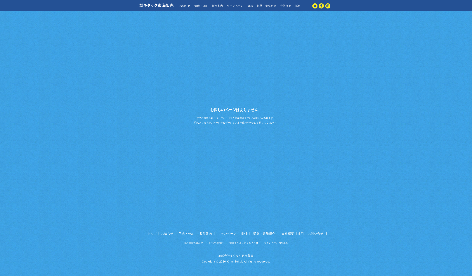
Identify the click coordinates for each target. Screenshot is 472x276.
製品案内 (217, 5)
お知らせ (184, 5)
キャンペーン (235, 5)
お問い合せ (316, 233)
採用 (298, 5)
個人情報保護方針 (193, 242)
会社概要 (285, 5)
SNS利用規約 (216, 242)
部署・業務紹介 (266, 5)
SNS (250, 5)
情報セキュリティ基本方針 (244, 242)
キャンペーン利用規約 (276, 242)
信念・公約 (201, 5)
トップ (152, 233)
